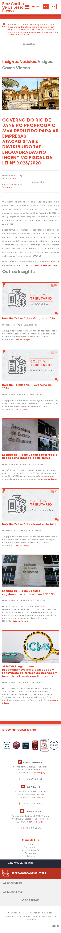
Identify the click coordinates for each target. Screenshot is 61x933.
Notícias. (28, 62)
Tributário (7, 187)
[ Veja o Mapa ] (38, 773)
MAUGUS (55, 926)
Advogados (30, 853)
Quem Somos (30, 847)
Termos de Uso (18, 913)
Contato (30, 856)
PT (45, 7)
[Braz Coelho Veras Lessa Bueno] (13, 7)
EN (53, 7)
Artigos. (45, 62)
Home (30, 844)
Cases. (9, 68)
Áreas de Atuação (31, 850)
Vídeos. (23, 68)
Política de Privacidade (41, 913)
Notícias (12, 178)
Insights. (10, 62)
